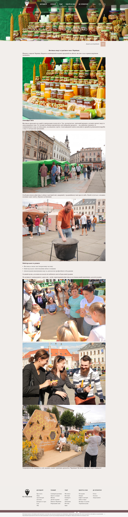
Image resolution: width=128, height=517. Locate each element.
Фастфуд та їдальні (84, 501)
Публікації (68, 501)
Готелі (94, 493)
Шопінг (53, 497)
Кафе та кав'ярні (83, 497)
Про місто (39, 493)
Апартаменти (97, 497)
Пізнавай (53, 4)
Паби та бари (82, 499)
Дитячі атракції (55, 499)
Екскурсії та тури (41, 501)
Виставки (67, 495)
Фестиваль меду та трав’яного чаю (42, 12)
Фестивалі (30, 12)
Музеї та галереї (55, 495)
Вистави (67, 503)
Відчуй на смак (70, 4)
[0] (100, 4)
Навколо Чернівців (56, 501)
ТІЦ (38, 505)
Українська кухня (83, 503)
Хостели (95, 495)
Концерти (67, 497)
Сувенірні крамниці (56, 493)
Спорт (66, 499)
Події (60, 4)
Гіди (38, 503)
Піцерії (81, 495)
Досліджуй (43, 4)
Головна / (25, 12)
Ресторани (82, 493)
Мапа (38, 495)
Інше (66, 505)
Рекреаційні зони (55, 503)
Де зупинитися (83, 4)
